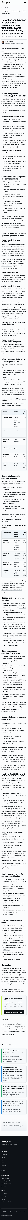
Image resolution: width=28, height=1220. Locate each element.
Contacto (3, 1186)
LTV (7, 79)
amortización (22, 813)
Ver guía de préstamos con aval (13, 1012)
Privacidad (4, 1196)
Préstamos (7, 7)
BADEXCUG (6, 203)
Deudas (3, 1157)
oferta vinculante (11, 926)
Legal (2, 1162)
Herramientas (4, 1168)
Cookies (3, 1199)
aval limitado (15, 227)
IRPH (22, 624)
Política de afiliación (6, 1202)
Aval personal (7, 126)
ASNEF (23, 166)
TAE (21, 161)
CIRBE (23, 694)
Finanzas (3, 1165)
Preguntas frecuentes (6, 1183)
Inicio (2, 7)
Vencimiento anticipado (10, 622)
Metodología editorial (6, 1181)
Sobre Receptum (5, 1178)
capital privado (16, 53)
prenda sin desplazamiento (16, 244)
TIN (2, 349)
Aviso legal (4, 1193)
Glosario (3, 1170)
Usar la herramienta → (7, 1034)
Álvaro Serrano (9, 41)
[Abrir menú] (25, 2)
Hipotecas (4, 1160)
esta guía (18, 959)
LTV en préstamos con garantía (15, 394)
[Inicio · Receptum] (6, 2)
